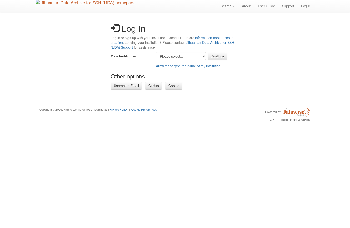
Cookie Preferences (144, 109)
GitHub (153, 85)
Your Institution (123, 56)
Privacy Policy (119, 109)
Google (173, 85)
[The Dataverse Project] (297, 111)
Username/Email (126, 85)
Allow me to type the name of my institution (188, 65)
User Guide (266, 6)
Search (226, 6)
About (246, 6)
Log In (306, 6)
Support (288, 6)
